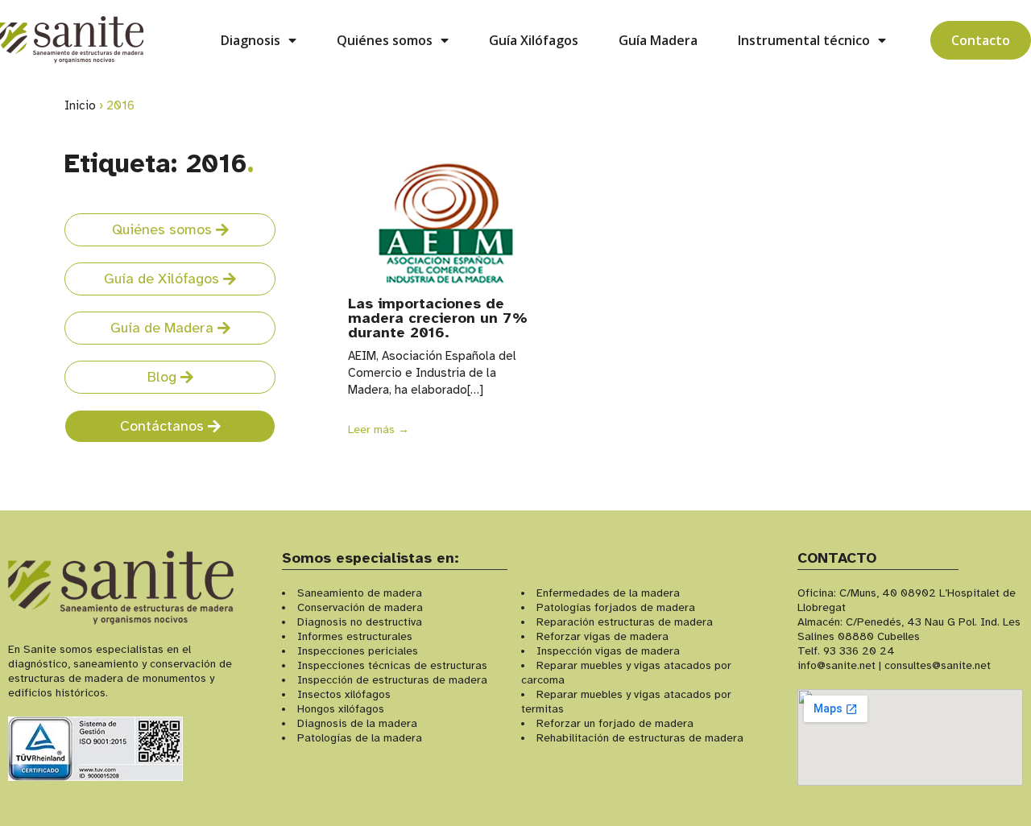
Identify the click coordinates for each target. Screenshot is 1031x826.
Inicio (80, 105)
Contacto (980, 40)
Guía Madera (658, 40)
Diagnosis (250, 40)
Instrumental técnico (804, 40)
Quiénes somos (385, 40)
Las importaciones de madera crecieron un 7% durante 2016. (438, 318)
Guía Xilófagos (533, 40)
